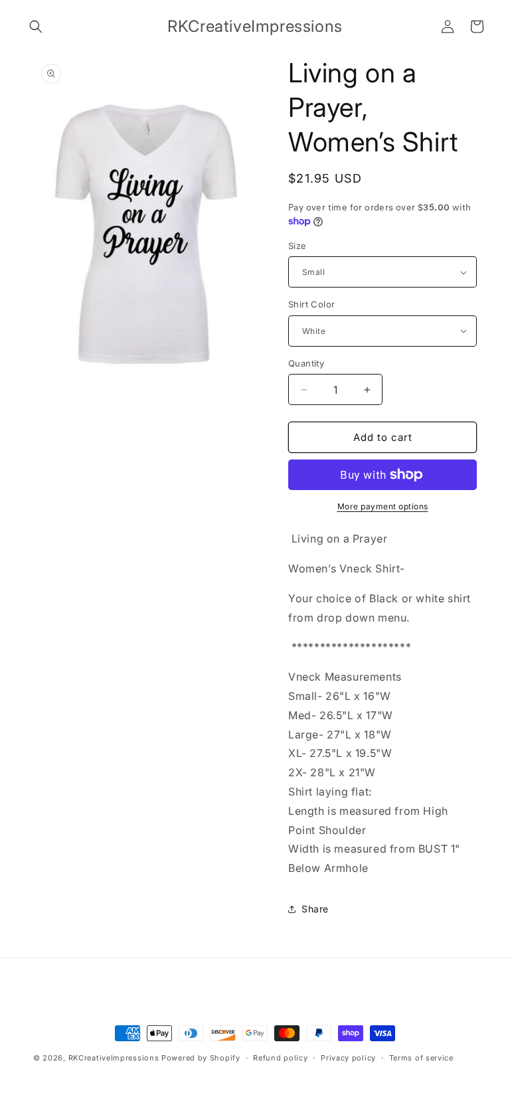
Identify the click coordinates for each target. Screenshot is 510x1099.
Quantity (306, 363)
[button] (35, 26)
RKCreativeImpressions (114, 1057)
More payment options (382, 506)
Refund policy (280, 1057)
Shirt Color (311, 304)
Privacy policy (348, 1057)
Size (297, 245)
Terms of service (421, 1057)
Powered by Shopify (200, 1057)
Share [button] (315, 908)
